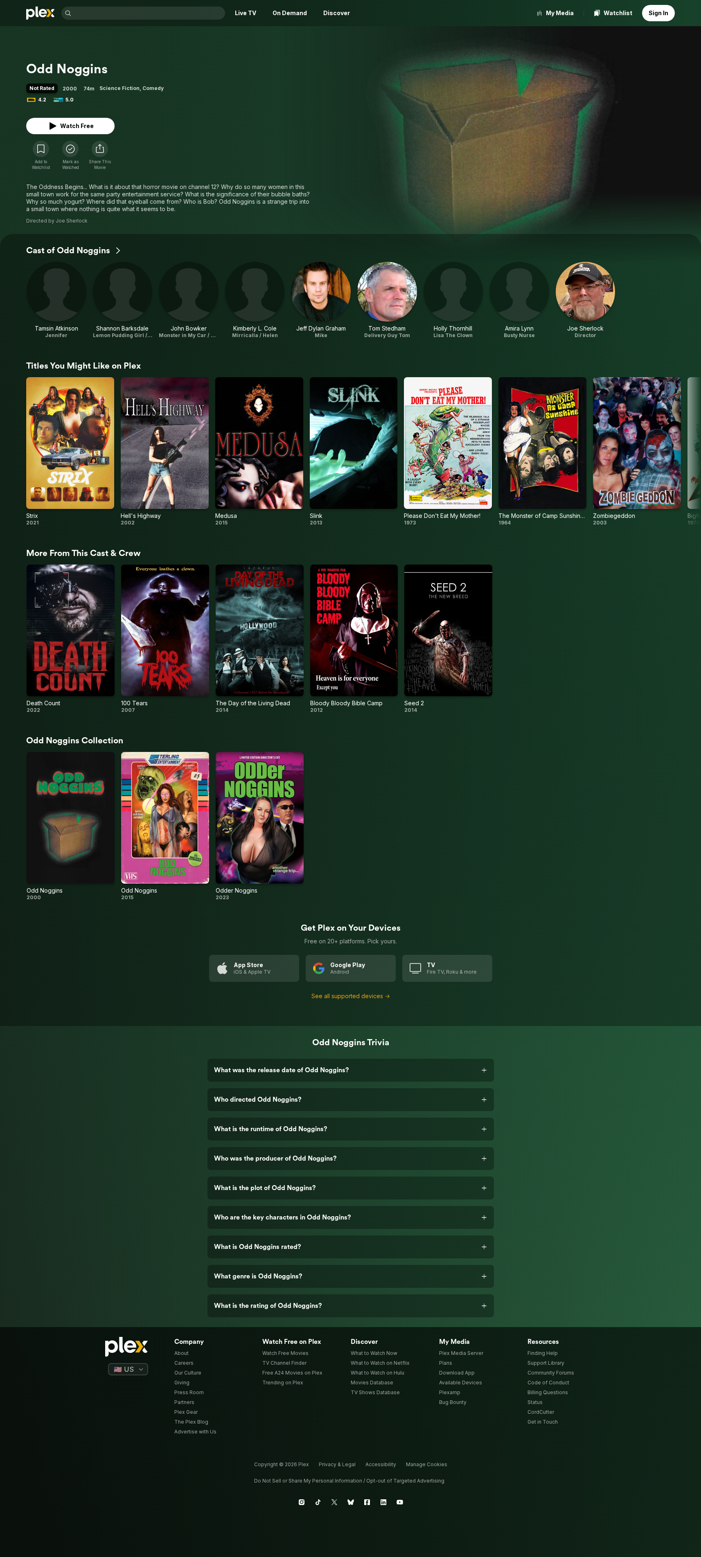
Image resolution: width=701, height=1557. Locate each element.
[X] (334, 1502)
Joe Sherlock (72, 221)
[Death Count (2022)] (71, 639)
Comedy (153, 88)
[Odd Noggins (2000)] (71, 826)
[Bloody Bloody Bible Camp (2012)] (354, 639)
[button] (100, 155)
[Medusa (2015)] (259, 451)
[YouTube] (400, 1502)
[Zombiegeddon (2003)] (637, 451)
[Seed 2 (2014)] (448, 639)
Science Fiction (119, 88)
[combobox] (149, 13)
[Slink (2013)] (354, 451)
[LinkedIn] (383, 1502)
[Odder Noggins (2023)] (260, 826)
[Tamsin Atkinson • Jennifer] (56, 300)
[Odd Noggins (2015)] (165, 826)
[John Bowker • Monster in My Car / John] (189, 300)
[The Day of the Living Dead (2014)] (260, 639)
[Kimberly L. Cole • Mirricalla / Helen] (255, 300)
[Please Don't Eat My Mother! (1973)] (448, 451)
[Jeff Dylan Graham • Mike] (321, 300)
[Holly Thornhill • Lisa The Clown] (453, 300)
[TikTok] (318, 1502)
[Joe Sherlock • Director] (585, 300)
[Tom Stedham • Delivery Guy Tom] (387, 300)
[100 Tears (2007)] (165, 639)
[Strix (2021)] (70, 451)
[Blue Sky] (351, 1502)
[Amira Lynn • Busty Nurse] (519, 300)
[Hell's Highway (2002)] (165, 451)
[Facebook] (367, 1502)
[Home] (40, 13)
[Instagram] (301, 1502)
